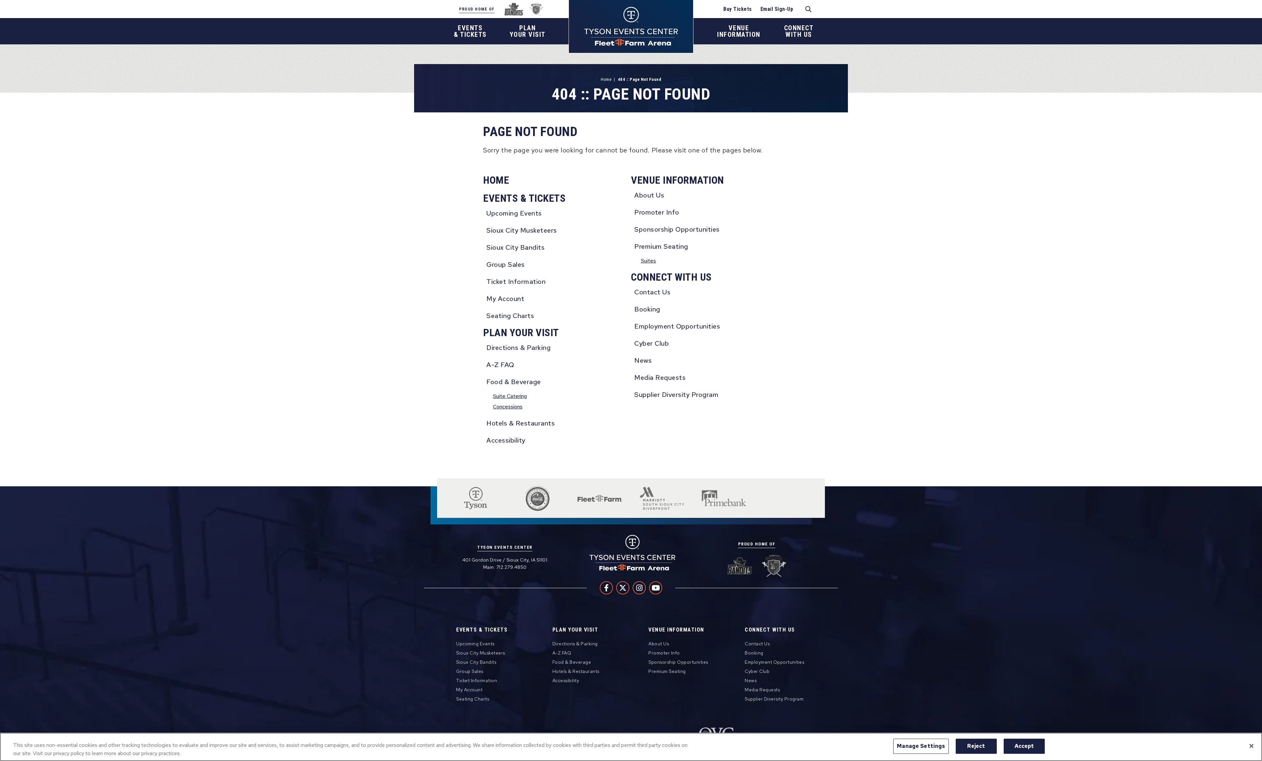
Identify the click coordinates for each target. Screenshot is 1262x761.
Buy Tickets (737, 9)
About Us (649, 195)
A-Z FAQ (500, 364)
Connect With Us (671, 277)
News (643, 360)
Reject (976, 745)
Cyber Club (651, 343)
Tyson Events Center (631, 26)
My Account (505, 298)
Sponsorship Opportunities (677, 229)
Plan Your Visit (521, 333)
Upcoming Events (514, 213)
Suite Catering (510, 396)
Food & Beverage (513, 382)
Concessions (508, 406)
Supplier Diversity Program (676, 394)
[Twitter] (622, 587)
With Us (799, 31)
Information (738, 31)
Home (606, 79)
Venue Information (677, 180)
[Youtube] (655, 587)
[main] (631, 261)
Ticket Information (516, 281)
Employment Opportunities (677, 326)
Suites (648, 260)
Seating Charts (510, 315)
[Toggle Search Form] (808, 9)
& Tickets (470, 31)
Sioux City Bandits (515, 247)
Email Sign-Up (776, 9)
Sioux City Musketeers (521, 230)
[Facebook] (606, 587)
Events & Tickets (524, 198)
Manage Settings (921, 745)
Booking (647, 309)
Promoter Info (656, 212)
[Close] (1251, 746)
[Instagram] (639, 587)
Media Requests (660, 377)
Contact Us (652, 292)
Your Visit (528, 31)
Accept (1024, 745)
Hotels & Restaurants (520, 423)
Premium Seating (661, 246)
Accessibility (506, 440)
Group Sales (505, 264)
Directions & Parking (518, 347)
